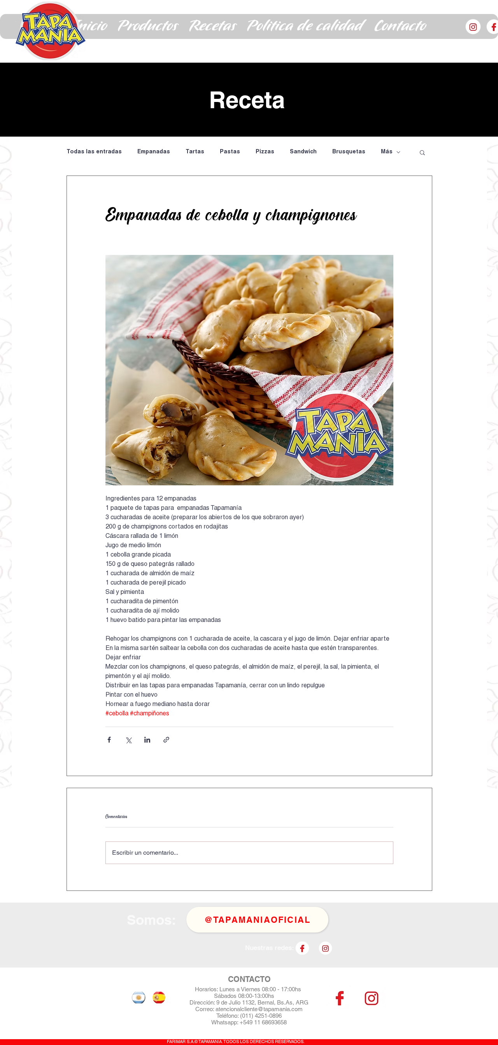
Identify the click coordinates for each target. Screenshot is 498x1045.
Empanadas (153, 152)
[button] (147, 26)
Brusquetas (348, 152)
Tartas (195, 152)
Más (387, 152)
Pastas (230, 152)
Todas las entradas (94, 152)
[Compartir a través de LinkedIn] (147, 739)
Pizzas (265, 152)
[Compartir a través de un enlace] (166, 739)
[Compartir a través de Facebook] (109, 739)
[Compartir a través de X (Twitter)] (128, 739)
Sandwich (303, 152)
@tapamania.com (280, 1009)
